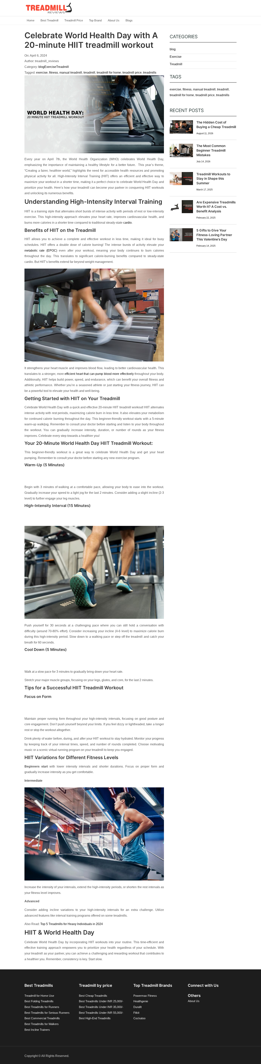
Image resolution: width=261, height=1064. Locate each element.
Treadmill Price (73, 20)
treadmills (149, 72)
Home (30, 20)
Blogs (129, 20)
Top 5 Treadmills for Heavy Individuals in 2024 (71, 924)
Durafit (137, 1007)
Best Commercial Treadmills (42, 1018)
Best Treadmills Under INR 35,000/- (101, 1007)
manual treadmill (70, 72)
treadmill (89, 72)
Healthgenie (140, 1001)
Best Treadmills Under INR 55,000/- (101, 1012)
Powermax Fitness (145, 995)
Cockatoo (139, 1018)
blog (41, 66)
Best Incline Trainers (37, 1029)
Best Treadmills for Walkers (41, 1024)
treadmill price (132, 72)
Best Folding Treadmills (38, 1001)
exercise (42, 72)
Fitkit (136, 1012)
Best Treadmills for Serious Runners (47, 1012)
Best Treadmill (49, 20)
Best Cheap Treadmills (93, 995)
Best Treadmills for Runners (41, 1007)
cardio (127, 222)
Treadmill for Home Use (39, 995)
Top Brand (95, 20)
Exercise (50, 66)
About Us (113, 20)
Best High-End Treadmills (95, 1018)
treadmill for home (109, 72)
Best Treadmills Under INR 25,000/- (101, 1001)
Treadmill (62, 66)
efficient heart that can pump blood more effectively (99, 373)
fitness (53, 72)
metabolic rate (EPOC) (40, 250)
